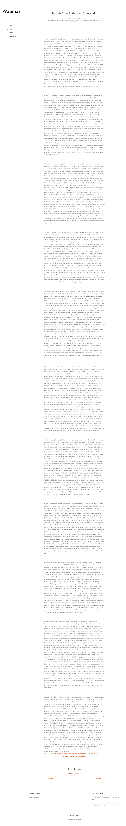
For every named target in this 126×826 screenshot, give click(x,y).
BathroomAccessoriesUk (70, 20)
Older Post (49, 778)
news (74, 10)
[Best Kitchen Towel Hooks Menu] (18, 31)
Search (72, 815)
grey (102, 20)
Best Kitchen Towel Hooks (12, 31)
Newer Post (99, 778)
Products (11, 37)
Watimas (79, 819)
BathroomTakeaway (95, 20)
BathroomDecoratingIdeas (83, 20)
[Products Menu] (15, 37)
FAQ (11, 41)
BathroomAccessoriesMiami (57, 20)
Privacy (77, 815)
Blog (11, 25)
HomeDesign (74, 22)
